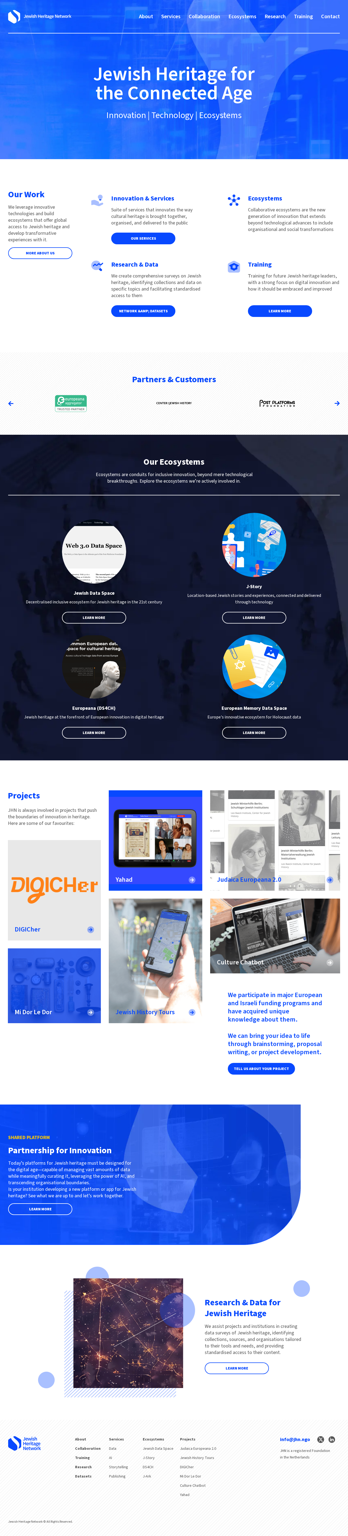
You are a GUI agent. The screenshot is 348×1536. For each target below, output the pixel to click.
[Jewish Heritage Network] (40, 17)
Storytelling (118, 1467)
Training (303, 16)
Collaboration (204, 16)
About (146, 16)
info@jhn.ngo (295, 1439)
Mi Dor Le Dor (190, 1476)
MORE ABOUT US (40, 253)
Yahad (184, 1495)
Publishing (117, 1476)
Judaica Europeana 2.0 (198, 1448)
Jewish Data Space (158, 1448)
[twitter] (320, 1439)
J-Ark (147, 1476)
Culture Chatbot (193, 1485)
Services (171, 16)
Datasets (83, 1476)
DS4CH (148, 1467)
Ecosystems (242, 16)
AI (110, 1458)
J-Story (149, 1458)
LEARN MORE (280, 311)
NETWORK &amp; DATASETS (143, 311)
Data (112, 1448)
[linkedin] (331, 1439)
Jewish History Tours (197, 1458)
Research (275, 16)
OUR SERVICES (143, 238)
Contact (330, 16)
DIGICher (187, 1467)
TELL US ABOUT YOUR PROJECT (261, 1069)
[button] (337, 403)
